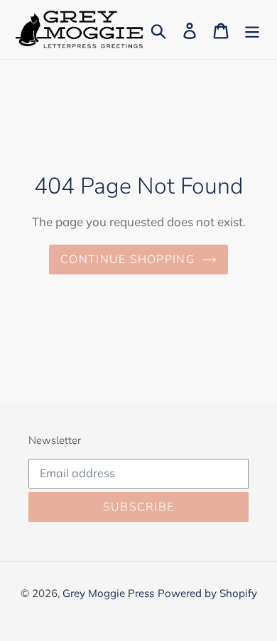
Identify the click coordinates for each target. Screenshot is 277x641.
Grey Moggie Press (108, 593)
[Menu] (252, 29)
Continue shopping (127, 259)
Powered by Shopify (207, 593)
